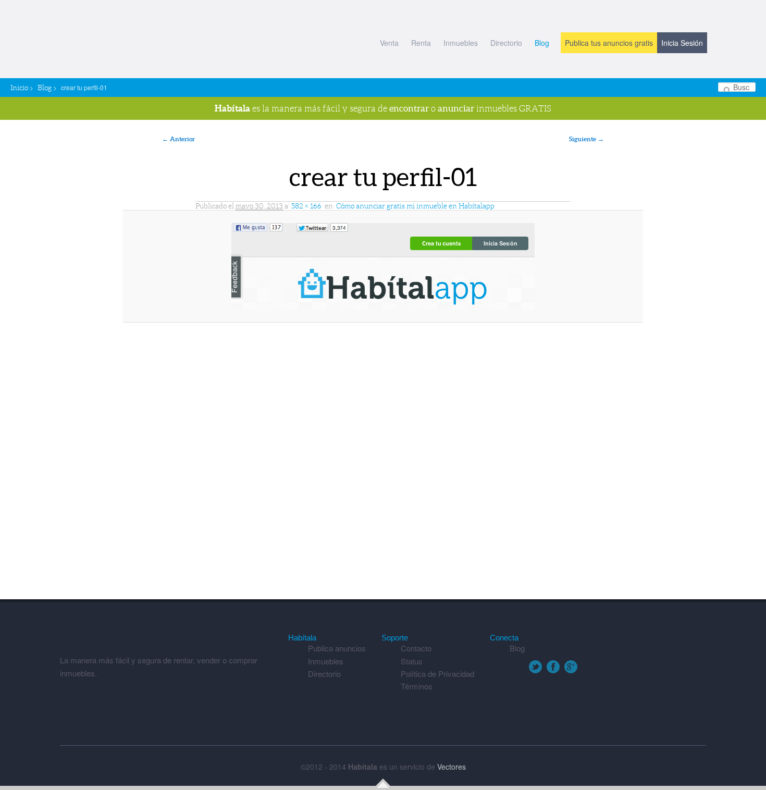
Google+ (570, 666)
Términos (417, 686)
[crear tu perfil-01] (383, 266)
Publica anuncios (337, 648)
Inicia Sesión (682, 43)
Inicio (19, 87)
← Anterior (178, 138)
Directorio (506, 43)
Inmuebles (460, 43)
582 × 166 (306, 206)
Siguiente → (586, 138)
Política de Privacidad (437, 673)
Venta (389, 43)
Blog (542, 43)
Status (412, 661)
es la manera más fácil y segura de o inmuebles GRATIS (383, 108)
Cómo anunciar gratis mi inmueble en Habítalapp (415, 206)
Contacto (416, 648)
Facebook (553, 666)
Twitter (535, 666)
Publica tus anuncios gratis (609, 43)
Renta (421, 43)
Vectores (451, 766)
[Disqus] (383, 466)
